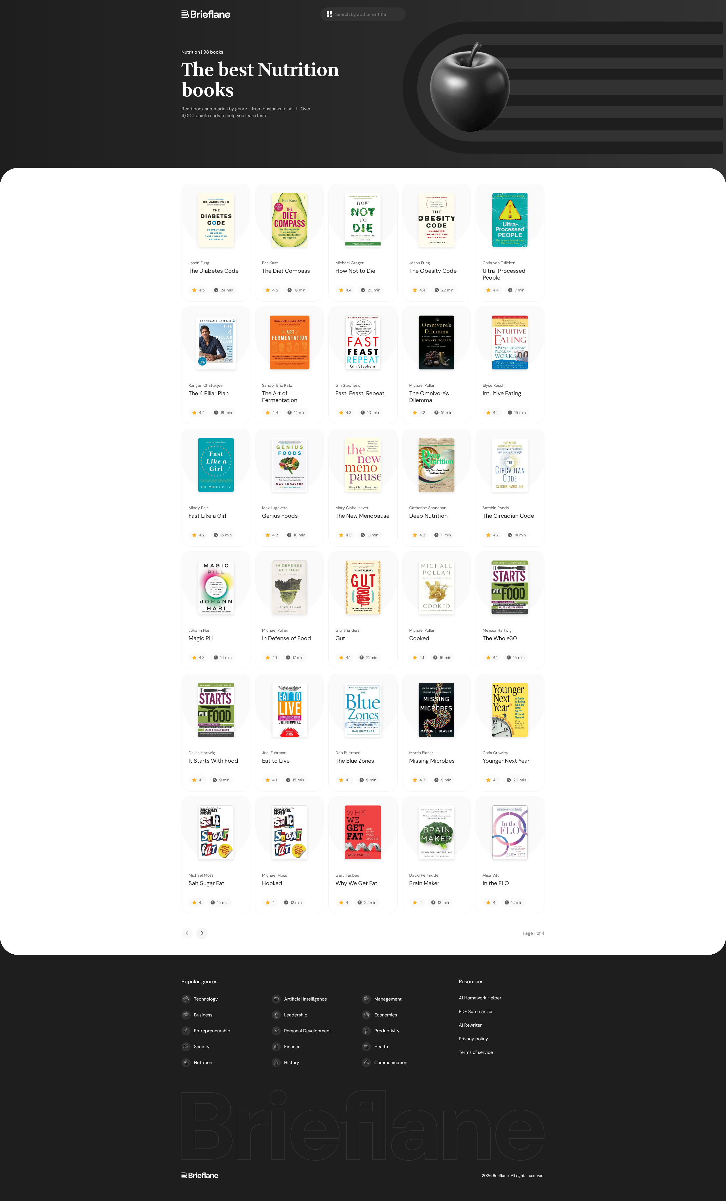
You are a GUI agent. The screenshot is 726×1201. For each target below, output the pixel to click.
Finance (292, 1047)
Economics (385, 1015)
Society (202, 1047)
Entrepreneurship (212, 1031)
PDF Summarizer (476, 1011)
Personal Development (307, 1031)
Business (203, 1015)
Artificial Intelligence (305, 999)
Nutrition (203, 1062)
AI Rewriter (470, 1025)
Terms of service (476, 1052)
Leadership (295, 1015)
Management (388, 999)
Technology (206, 999)
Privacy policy (473, 1039)
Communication (390, 1062)
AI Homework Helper (480, 998)
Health (381, 1047)
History (291, 1062)
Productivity (387, 1031)
